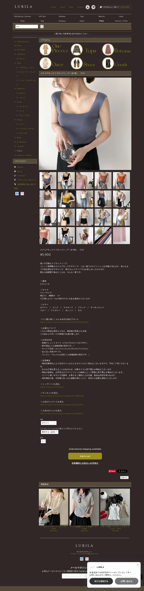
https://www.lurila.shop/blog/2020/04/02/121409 (64, 322)
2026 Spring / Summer (22, 16)
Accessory (62, 21)
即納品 (101, 21)
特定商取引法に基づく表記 (129, 588)
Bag (42, 21)
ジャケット (23, 106)
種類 (41, 419)
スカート (22, 93)
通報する (124, 477)
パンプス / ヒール (26, 128)
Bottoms (102, 16)
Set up (22, 58)
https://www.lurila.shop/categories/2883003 (62, 396)
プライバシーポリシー (27, 180)
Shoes (23, 21)
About (62, 7)
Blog (71, 7)
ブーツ (21, 124)
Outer (121, 16)
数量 (41, 438)
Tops (82, 16)
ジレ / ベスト (24, 115)
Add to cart (85, 456)
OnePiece (63, 16)
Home (53, 7)
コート (21, 111)
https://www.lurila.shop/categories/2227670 (61, 404)
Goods (82, 21)
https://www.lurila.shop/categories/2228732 (61, 413)
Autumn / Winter (121, 21)
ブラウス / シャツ (26, 67)
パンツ (22, 97)
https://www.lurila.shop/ (52, 387)
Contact (80, 7)
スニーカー (23, 133)
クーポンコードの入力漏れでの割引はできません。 (62, 428)
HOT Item (42, 16)
